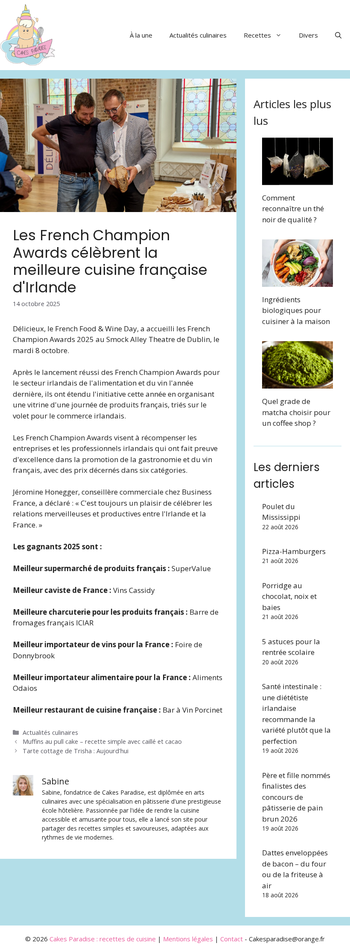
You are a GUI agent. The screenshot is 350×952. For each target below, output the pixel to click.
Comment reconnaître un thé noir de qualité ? (293, 208)
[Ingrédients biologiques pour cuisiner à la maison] (297, 281)
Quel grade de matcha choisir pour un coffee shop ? (296, 412)
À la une (141, 35)
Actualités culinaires (198, 35)
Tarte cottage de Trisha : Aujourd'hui (75, 751)
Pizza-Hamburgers (294, 551)
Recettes (257, 35)
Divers (308, 35)
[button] (338, 35)
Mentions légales (188, 938)
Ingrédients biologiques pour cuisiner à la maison (296, 310)
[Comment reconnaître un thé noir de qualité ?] (297, 179)
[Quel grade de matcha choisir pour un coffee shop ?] (297, 383)
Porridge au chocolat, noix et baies (289, 596)
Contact (231, 938)
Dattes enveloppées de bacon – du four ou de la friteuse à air (295, 869)
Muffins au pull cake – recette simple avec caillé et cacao (102, 741)
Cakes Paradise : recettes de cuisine (103, 938)
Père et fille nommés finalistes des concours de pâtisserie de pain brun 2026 (296, 797)
